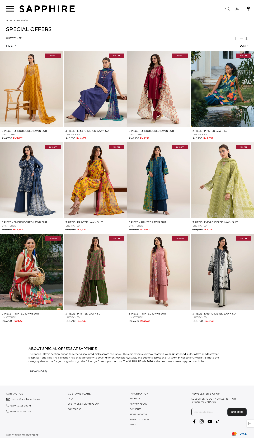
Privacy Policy (138, 404)
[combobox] (243, 45)
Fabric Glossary (139, 419)
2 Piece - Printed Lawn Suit (211, 130)
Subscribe (237, 412)
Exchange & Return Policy (83, 404)
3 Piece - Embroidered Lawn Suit (24, 130)
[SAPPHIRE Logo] (47, 8)
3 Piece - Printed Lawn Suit (84, 222)
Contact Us (74, 409)
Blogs (133, 424)
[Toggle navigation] (10, 8)
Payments (135, 409)
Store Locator (138, 414)
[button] (227, 9)
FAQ (70, 398)
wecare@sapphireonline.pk (26, 399)
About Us (135, 398)
